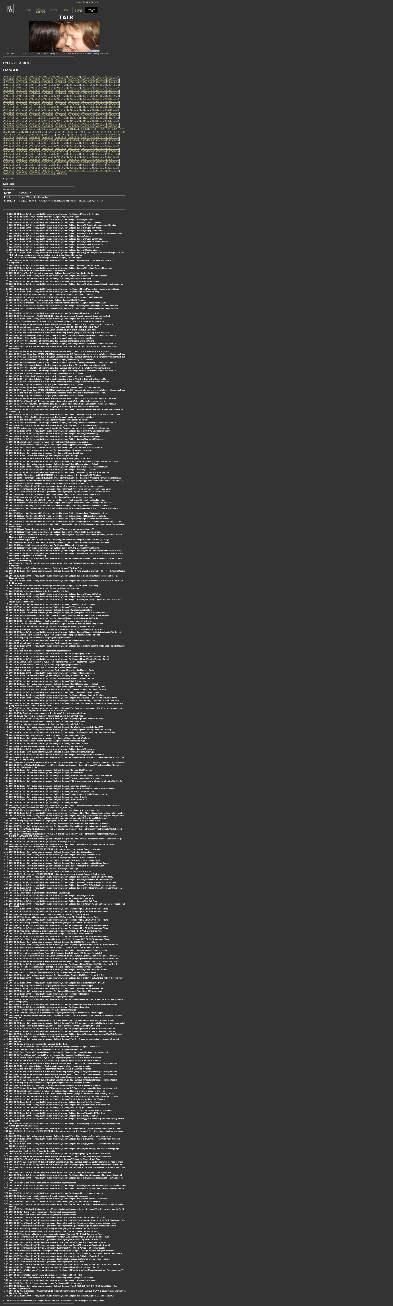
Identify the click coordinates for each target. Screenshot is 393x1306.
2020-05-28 (48, 98)
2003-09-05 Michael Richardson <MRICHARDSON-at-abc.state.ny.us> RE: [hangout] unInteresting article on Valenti (59, 333)
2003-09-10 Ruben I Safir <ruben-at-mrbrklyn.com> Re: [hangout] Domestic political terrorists (50, 450)
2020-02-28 (87, 98)
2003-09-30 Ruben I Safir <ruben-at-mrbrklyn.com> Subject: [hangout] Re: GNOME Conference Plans (53, 942)
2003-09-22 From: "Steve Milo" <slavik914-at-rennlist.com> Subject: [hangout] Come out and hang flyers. (55, 1201)
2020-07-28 (21, 98)
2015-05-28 (8, 118)
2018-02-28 (48, 107)
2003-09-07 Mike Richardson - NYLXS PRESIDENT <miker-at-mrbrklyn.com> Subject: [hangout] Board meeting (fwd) (59, 316)
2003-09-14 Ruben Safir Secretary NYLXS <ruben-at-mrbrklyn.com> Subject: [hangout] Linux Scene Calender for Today (61, 877)
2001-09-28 (21, 167)
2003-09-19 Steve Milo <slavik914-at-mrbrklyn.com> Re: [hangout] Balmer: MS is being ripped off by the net (56, 624)
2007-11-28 (113, 143)
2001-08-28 (35, 167)
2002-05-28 (35, 165)
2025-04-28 (100, 79)
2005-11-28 (74, 151)
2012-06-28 (113, 126)
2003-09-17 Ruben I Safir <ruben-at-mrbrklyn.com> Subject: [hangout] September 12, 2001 (48, 744)
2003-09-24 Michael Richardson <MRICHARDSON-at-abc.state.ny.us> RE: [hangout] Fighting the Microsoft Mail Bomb (60, 1156)
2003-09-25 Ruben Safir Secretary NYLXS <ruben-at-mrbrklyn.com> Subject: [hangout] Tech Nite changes (55, 1102)
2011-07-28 (16, 132)
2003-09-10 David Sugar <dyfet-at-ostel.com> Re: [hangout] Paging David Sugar (44, 217)
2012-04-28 (21, 129)
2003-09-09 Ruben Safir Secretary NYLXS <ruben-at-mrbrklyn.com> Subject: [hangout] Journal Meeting (54, 247)
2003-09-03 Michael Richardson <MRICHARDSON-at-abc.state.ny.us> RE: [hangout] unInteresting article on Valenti (59, 382)
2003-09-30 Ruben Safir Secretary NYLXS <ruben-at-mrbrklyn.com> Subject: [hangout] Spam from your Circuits (58, 970)
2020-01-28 (100, 98)
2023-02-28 (87, 87)
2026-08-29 (8, 76)
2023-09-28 (113, 85)
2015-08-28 (87, 115)
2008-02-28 (74, 143)
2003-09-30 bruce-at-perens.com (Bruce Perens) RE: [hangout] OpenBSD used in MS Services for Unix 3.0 (55, 947)
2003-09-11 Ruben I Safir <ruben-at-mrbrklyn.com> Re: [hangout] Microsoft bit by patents (48, 545)
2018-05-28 (8, 107)
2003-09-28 (60, 159)
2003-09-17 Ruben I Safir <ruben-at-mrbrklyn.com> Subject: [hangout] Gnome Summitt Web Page (51, 752)
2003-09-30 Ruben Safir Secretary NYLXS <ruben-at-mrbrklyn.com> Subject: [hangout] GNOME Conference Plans (58, 950)
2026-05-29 (48, 76)
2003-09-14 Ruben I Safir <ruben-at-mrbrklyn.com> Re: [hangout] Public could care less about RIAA (52, 857)
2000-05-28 (113, 170)
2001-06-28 (61, 167)
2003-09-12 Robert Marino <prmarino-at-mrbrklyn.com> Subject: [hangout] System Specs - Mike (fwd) (53, 586)
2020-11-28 (87, 96)
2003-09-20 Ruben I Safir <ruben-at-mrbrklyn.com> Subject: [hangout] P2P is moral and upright (50, 607)
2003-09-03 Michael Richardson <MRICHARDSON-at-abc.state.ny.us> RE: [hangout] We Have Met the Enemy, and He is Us (62, 398)
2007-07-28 (48, 145)
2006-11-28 (34, 148)
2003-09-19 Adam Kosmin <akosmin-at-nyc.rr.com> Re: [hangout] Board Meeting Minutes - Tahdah (52, 662)
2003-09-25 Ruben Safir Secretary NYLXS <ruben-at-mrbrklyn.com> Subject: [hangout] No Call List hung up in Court (59, 1105)
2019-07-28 (60, 101)
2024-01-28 (61, 85)
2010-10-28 (10, 134)
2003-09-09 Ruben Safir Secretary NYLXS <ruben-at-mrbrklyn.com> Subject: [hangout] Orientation (52, 220)
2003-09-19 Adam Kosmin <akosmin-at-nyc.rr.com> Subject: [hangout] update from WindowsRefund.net (54, 635)
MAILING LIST (91, 10)
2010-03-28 (101, 134)
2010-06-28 (62, 134)
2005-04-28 (48, 154)
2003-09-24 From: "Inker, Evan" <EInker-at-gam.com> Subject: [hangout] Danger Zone (46, 1262)
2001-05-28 (74, 167)
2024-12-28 (35, 82)
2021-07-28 (100, 93)
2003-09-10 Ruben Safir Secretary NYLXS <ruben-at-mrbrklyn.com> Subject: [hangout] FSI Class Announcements (59, 467)
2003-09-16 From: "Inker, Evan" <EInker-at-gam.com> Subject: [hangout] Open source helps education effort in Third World (62, 1226)
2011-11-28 (86, 129)
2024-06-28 (113, 82)
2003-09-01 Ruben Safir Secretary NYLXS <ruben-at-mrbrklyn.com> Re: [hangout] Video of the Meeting (54, 214)
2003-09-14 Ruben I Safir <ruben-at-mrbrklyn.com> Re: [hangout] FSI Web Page (43, 869)
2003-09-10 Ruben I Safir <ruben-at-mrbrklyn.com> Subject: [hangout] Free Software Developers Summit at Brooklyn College (63, 461)
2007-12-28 (100, 143)
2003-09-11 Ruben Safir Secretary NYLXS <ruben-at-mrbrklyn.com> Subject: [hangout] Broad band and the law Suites (60, 519)
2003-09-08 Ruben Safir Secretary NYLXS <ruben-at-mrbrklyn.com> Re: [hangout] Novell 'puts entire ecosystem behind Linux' (64, 289)
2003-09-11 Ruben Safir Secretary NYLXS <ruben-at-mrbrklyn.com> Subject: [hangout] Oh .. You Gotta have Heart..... (59, 513)
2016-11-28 (8, 112)
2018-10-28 (60, 104)
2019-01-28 (21, 104)
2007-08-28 (35, 145)
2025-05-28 (87, 79)
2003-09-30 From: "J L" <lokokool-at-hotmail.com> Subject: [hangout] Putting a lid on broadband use (52, 972)
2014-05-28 (48, 120)
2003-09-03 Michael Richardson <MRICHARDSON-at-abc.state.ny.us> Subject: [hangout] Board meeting (54, 387)
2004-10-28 (8, 156)
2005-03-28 (61, 154)
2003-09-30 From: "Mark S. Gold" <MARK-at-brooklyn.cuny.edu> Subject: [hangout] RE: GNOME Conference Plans (59, 939)
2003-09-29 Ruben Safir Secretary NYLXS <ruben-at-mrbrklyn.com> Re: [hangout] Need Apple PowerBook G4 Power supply (63, 1004)
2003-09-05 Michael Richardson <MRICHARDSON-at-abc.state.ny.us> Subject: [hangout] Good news (52, 330)
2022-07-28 (60, 90)
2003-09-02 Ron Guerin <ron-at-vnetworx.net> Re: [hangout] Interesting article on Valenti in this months (54, 407)
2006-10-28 (47, 148)
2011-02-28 (80, 132)
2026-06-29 (35, 76)
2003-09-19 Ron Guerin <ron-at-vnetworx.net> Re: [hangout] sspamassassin (42, 1212)
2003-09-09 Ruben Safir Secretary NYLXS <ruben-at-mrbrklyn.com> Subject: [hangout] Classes (51, 236)
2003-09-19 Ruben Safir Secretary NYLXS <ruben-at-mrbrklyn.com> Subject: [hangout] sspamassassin (54, 692)
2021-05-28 (8, 96)
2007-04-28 (87, 145)
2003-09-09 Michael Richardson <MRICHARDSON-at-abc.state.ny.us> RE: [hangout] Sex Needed (51, 1278)
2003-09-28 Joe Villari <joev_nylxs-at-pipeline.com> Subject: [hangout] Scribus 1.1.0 (45, 1049)
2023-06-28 (35, 87)
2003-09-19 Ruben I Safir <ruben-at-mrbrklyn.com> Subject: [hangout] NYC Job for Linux (47, 681)
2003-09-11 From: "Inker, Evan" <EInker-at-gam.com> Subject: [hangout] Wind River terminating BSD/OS (54, 494)
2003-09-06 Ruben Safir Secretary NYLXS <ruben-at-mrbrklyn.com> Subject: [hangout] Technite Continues (55, 319)
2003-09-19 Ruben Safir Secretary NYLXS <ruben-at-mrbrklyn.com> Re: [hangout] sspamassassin (52, 640)
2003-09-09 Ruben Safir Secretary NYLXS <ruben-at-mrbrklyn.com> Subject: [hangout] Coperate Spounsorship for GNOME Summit (66, 233)
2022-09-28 (34, 90)
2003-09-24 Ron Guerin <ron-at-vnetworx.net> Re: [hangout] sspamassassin (42, 1183)
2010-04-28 (88, 134)
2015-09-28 (74, 115)
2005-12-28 (61, 151)
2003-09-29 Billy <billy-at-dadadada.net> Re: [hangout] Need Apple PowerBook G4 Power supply (51, 986)
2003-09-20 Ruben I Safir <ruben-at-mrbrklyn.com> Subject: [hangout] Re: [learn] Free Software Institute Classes (58, 613)
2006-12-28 (21, 148)
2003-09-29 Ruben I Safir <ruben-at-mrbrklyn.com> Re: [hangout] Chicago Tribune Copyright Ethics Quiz (54, 1026)
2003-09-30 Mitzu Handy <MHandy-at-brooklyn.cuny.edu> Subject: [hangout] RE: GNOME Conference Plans (56, 931)
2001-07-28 (48, 167)
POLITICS (53, 10)
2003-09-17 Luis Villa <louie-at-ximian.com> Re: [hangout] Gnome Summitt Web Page (46, 746)
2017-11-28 (87, 107)
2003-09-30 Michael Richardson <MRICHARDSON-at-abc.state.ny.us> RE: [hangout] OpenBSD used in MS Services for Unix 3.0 (64, 956)
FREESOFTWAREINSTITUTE (40, 10)
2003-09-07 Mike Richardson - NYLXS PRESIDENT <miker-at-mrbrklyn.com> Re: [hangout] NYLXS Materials (56, 297)
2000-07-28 (87, 170)
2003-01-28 (48, 162)
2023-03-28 (74, 87)
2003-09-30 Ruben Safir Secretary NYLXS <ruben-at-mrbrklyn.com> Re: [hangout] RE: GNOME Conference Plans (58, 909)
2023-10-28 (100, 85)
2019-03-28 (113, 101)
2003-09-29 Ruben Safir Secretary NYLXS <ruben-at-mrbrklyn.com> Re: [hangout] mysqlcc (49, 994)
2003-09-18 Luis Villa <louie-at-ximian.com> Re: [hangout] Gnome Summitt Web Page (46, 716)
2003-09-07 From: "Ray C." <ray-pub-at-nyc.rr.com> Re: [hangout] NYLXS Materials (45, 1283)
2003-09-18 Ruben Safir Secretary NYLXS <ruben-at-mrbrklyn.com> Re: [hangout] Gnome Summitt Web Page (57, 695)
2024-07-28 (100, 82)
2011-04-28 (54, 132)
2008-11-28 (74, 140)
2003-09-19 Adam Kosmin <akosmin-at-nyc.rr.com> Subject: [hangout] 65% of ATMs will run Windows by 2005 (57, 687)
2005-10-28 (87, 151)
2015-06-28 (113, 115)
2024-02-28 (48, 85)
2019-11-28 (8, 101)
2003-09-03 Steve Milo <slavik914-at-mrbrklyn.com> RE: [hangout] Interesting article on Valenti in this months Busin (59, 368)
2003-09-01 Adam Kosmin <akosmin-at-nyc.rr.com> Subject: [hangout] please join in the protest (51, 445)
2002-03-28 (61, 165)
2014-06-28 (35, 120)
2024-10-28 (60, 82)
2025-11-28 (8, 79)
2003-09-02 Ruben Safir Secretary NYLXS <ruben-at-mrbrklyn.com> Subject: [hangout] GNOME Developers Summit (59, 431)
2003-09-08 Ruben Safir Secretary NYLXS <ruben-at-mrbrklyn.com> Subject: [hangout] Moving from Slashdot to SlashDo (61, 1296)
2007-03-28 (100, 145)
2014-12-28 (74, 118)
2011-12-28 (74, 129)
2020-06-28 (35, 98)
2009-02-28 (35, 140)
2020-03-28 (74, 98)
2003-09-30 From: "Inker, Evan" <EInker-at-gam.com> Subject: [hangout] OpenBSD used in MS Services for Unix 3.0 (59, 1245)
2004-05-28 (74, 156)
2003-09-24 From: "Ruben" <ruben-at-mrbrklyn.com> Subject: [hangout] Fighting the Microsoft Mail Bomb (55, 1159)
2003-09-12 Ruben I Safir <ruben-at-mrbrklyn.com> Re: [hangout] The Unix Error (44, 588)
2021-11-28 (47, 93)
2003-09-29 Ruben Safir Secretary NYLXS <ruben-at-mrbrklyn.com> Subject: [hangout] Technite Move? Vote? (56, 988)
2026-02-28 (87, 76)
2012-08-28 (87, 126)
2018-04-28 (21, 107)
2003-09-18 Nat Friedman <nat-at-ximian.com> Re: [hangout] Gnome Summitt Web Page (47, 713)
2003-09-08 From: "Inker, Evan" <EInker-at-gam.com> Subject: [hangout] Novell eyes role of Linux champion (56, 486)
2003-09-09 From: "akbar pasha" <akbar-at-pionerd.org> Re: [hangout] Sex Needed (45, 1275)
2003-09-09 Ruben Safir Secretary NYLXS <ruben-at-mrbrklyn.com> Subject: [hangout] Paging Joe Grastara (56, 244)
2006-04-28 (8, 151)
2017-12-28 (74, 107)
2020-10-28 (100, 96)
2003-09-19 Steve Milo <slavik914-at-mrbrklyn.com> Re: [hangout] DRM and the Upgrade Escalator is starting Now (59, 615)
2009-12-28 (21, 137)
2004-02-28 (113, 156)
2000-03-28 (21, 173)
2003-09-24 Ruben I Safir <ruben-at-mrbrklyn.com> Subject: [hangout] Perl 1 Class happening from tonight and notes (60, 1136)
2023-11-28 (87, 85)
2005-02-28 (74, 154)
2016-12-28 (113, 109)
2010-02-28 (114, 134)
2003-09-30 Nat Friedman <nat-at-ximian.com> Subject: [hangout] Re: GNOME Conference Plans (51, 934)
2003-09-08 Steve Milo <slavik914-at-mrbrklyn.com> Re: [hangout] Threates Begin (45, 258)
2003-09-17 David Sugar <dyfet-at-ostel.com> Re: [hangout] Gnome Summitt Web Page (47, 735)
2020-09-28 (113, 96)
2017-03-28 (74, 109)
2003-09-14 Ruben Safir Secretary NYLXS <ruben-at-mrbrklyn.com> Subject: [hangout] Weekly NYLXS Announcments (60, 880)
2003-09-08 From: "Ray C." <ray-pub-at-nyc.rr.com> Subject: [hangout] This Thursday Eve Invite (51, 273)
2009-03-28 (21, 140)
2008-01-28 (87, 143)
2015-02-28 (48, 118)
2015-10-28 (60, 115)
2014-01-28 (100, 120)
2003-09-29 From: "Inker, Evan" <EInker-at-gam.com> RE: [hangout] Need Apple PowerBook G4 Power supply (57, 1248)
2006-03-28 (21, 151)
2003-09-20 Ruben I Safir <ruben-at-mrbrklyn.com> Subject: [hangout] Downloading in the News (50, 610)
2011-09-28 (112, 129)
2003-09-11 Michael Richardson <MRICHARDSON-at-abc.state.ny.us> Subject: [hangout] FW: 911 (51, 483)
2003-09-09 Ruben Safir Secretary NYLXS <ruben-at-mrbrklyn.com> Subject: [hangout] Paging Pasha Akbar (56, 231)
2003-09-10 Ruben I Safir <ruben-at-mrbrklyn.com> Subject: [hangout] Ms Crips (43, 456)
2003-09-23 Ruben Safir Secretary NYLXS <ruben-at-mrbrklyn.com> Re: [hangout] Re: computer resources (56, 1193)
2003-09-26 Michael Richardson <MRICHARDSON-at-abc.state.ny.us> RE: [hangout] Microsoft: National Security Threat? (61, 1094)
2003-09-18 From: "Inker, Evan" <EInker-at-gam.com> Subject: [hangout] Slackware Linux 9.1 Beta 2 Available (57, 1217)
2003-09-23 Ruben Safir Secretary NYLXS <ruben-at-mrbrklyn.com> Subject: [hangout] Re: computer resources (58, 1199)
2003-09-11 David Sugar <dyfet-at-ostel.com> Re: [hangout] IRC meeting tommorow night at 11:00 (51, 529)
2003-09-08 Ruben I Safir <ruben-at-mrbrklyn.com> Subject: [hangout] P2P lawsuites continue (50, 279)
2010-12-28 (106, 132)
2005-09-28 (100, 151)
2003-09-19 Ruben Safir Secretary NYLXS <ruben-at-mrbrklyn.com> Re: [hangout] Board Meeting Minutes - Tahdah (59, 656)
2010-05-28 (75, 134)
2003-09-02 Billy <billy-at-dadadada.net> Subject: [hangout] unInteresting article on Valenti (48, 420)
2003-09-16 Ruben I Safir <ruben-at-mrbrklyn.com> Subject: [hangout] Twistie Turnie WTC (48, 800)
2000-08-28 (74, 170)
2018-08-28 (87, 104)
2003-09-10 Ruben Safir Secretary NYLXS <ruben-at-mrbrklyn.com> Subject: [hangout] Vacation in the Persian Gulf (59, 472)
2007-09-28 (21, 145)
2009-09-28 (60, 137)
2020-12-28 (74, 96)
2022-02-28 (8, 93)
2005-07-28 (8, 154)
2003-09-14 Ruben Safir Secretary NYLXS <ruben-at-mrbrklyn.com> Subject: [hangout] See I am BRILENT (55, 855)
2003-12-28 (21, 159)
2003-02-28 (35, 162)
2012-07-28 (100, 126)
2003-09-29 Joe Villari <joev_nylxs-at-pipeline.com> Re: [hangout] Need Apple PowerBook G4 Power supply (56, 1013)
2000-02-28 (35, 173)
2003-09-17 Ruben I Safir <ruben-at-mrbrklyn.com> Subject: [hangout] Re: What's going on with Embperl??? (56, 727)
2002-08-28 (113, 162)
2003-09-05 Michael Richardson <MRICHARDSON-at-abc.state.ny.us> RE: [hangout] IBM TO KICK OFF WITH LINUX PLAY (61, 324)
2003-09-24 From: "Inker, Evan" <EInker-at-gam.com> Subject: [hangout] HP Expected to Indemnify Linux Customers (60, 1172)
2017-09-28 (113, 107)
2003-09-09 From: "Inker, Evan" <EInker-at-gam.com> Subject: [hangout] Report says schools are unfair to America (59, 492)
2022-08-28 (47, 90)
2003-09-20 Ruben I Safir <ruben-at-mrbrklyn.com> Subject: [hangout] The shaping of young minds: (52, 604)
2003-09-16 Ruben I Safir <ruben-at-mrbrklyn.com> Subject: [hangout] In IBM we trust (46, 773)
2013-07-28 (60, 123)
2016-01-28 (21, 115)
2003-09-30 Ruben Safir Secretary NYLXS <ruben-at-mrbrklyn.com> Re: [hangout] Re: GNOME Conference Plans (58, 928)
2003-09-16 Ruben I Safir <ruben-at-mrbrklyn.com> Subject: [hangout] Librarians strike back (49, 786)
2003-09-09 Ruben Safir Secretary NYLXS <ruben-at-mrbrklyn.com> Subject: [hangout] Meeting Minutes (54, 250)
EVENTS (28, 10)
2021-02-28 (48, 96)
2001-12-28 (100, 165)
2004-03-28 (100, 156)
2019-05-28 (87, 101)
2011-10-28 (99, 129)
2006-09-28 (60, 148)
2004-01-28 (8, 159)
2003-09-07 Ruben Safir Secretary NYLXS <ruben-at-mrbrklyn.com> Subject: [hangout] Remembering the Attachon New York (63, 306)
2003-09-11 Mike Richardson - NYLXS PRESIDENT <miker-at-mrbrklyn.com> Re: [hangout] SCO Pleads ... (55, 475)
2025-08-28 (47, 79)
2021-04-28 (21, 96)
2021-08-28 (87, 93)
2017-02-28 (87, 109)
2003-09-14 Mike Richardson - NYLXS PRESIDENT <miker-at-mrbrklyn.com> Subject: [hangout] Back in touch (57, 874)
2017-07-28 (21, 109)
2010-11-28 (119, 132)
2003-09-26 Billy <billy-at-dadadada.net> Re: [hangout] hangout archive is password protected (50, 1066)
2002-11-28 (74, 162)
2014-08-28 (8, 120)
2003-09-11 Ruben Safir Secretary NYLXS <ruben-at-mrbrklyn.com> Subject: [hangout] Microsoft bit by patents (57, 516)
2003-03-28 (21, 162)
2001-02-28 (113, 167)
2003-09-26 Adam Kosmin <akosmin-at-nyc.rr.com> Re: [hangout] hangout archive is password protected (55, 1058)
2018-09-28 (74, 104)
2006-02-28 (35, 151)
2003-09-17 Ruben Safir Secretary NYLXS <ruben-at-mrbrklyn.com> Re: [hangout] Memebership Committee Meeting (60, 730)
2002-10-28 (87, 162)
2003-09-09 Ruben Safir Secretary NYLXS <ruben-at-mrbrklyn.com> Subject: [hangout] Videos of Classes (55, 222)
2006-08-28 (74, 148)
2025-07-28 (60, 79)
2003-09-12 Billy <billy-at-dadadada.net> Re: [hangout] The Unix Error (39, 591)
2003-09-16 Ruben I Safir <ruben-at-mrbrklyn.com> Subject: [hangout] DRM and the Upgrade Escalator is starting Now (60, 775)
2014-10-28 (100, 118)
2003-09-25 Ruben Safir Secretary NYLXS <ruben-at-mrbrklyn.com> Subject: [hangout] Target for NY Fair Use (57, 1113)
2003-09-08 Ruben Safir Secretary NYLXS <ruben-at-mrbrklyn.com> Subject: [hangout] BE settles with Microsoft (58, 276)
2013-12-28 (113, 120)
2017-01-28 (100, 109)
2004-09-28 (21, 156)
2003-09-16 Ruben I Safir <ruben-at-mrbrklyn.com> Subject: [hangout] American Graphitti (48, 797)
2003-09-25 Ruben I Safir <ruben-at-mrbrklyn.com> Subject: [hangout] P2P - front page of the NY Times (54, 1108)
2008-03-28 (61, 143)
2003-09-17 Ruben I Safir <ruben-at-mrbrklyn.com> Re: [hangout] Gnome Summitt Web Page (49, 738)
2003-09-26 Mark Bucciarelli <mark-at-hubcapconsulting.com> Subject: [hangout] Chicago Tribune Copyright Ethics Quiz (61, 1251)
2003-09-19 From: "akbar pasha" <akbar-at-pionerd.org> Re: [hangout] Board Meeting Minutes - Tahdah (54, 1267)
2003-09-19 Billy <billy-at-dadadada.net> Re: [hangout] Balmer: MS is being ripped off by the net (50, 621)
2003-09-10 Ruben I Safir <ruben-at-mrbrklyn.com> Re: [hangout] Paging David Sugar (46, 453)
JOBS (66, 10)
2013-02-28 (8, 126)
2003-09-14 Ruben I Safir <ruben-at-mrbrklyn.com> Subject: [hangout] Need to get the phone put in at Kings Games (59, 863)
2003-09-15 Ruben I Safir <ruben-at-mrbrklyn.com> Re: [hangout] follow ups (42, 842)
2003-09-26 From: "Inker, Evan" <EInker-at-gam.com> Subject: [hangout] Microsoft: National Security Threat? (57, 1256)
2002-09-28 (100, 162)
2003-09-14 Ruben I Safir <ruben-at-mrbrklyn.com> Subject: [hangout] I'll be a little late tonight (50, 871)
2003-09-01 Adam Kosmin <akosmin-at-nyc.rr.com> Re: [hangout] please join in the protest (48, 442)
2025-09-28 (34, 79)
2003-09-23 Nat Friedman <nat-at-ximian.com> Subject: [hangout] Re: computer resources (48, 1196)
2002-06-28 (21, 165)
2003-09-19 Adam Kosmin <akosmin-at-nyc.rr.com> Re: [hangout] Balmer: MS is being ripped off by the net (55, 629)
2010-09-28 (23, 134)
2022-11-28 (8, 90)
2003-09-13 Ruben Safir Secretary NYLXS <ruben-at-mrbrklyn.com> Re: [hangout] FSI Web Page (51, 898)
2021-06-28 (113, 93)
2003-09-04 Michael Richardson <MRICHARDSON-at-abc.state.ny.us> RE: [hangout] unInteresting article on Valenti (59, 351)
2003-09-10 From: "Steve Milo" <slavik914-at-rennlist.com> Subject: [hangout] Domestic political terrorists (55, 447)
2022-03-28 (113, 90)
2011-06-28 (29, 132)
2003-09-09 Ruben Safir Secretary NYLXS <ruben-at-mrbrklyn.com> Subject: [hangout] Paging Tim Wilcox (55, 228)
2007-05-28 (74, 145)
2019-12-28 (113, 98)
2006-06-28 (100, 148)
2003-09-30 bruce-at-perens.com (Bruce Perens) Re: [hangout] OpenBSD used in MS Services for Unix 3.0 (55, 967)
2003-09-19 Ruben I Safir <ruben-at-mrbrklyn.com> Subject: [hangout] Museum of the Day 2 (49, 676)
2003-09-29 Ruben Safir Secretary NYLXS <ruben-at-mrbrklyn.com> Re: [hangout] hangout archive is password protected (62, 1029)
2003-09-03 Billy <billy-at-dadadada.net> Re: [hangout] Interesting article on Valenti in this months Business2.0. (57, 365)
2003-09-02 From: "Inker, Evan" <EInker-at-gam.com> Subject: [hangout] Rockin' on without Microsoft (53, 425)
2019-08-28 (47, 101)
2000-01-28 (48, 173)
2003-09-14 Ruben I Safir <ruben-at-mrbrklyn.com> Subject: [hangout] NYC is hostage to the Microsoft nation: (57, 866)
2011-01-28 (93, 132)
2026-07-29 (21, 76)
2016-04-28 (100, 112)
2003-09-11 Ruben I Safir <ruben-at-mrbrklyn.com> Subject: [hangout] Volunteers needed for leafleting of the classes (60, 503)
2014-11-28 (87, 118)
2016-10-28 (21, 112)
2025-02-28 (8, 82)
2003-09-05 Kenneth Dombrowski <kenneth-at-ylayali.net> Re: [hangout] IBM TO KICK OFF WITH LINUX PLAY (56, 322)
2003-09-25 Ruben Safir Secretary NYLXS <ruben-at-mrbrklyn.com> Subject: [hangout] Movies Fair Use (54, 1116)
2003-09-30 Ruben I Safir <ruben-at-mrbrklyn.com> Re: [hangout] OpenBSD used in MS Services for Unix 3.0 (56, 975)
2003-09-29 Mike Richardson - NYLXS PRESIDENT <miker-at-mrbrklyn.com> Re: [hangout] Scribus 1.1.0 (54, 1047)
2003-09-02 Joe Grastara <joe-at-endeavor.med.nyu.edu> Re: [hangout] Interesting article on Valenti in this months (59, 428)
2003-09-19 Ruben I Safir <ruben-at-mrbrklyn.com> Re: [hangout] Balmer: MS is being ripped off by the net (55, 618)
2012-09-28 (74, 126)
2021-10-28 (60, 93)
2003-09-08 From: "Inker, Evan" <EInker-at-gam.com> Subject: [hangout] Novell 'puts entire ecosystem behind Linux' (60, 489)
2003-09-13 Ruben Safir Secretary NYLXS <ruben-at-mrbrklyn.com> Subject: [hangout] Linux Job (51, 896)
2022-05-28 (87, 90)
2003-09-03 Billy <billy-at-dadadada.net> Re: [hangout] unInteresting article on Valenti (46, 373)
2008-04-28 (48, 143)
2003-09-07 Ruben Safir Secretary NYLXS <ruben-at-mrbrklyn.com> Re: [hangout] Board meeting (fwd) (54, 313)
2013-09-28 (34, 123)
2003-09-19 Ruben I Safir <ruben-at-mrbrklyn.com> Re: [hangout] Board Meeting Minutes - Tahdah (51, 627)
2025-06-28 (74, 79)
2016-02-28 (8, 115)
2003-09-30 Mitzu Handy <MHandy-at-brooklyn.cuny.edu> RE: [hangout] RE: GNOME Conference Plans (54, 917)
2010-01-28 (8, 137)
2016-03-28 (113, 112)
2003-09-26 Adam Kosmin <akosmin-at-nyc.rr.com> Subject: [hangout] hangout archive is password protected (57, 1091)
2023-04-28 (61, 87)
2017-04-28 (61, 109)
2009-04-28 (8, 140)
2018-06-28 (113, 104)
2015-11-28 (47, 115)
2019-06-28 (74, 101)
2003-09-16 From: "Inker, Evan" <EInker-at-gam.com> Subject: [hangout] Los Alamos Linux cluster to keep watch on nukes (62, 1223)
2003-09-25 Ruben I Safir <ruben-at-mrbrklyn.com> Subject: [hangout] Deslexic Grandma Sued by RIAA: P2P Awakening (61, 1110)
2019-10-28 (21, 101)
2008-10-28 (87, 140)
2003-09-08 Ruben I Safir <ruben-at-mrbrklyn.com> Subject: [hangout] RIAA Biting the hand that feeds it (54, 281)
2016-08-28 (47, 112)
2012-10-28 (60, 126)
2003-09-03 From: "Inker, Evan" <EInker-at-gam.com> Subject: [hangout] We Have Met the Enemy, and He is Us (57, 401)
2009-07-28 (87, 137)
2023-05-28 (48, 87)
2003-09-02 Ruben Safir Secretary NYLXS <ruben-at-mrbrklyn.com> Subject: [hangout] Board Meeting (53, 434)
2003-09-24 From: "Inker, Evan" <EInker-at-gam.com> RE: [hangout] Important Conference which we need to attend (59, 1259)
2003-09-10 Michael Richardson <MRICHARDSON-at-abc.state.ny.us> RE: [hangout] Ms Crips (50, 458)
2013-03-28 (113, 123)
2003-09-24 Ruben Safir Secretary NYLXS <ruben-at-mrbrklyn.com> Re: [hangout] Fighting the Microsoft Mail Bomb (59, 1154)
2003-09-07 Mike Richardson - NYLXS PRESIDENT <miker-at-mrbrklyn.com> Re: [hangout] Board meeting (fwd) (57, 303)
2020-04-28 (61, 98)
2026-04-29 (61, 76)
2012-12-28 (35, 126)
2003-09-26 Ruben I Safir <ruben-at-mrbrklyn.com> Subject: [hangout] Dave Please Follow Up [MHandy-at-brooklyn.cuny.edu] (63, 1096)
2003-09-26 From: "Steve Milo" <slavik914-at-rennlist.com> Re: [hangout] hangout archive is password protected (58, 1052)
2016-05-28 (87, 112)
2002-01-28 (87, 165)
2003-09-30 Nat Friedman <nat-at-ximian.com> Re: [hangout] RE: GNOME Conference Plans (49, 914)
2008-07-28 (8, 143)
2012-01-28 (61, 129)
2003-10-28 (47, 159)
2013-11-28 (8, 123)
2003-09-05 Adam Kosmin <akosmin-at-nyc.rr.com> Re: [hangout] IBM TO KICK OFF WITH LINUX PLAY (54, 327)
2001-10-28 (8, 167)
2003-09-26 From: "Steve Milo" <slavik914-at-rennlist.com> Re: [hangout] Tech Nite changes (49, 1055)
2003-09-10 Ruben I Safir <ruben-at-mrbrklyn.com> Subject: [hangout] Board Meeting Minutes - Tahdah (53, 464)
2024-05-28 (8, 85)
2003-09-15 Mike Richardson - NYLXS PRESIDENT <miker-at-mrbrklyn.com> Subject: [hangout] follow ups (55, 849)
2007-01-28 (8, 148)
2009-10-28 (47, 137)
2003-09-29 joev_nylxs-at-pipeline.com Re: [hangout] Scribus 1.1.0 (38, 1044)
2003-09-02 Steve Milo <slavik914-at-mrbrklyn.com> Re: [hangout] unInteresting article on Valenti (51, 417)
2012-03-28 (35, 129)
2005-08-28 (113, 151)
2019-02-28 (8, 104)
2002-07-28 (8, 165)
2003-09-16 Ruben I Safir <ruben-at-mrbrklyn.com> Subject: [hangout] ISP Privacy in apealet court (52, 791)
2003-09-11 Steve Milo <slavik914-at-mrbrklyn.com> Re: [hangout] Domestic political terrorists (50, 497)
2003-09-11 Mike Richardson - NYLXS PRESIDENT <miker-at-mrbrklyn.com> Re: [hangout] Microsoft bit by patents (59, 542)
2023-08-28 (8, 87)
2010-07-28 (49, 134)
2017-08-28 (8, 109)
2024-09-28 (74, 82)
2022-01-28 (21, 93)
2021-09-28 (74, 93)
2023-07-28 (21, 87)
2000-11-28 (34, 170)
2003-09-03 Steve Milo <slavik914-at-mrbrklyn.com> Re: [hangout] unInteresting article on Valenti (51, 360)
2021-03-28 (35, 96)
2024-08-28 (87, 82)
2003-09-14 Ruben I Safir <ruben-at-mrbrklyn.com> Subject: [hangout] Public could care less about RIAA (54, 860)
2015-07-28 (100, 115)
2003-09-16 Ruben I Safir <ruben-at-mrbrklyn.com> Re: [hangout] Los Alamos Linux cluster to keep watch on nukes (59, 823)
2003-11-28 (34, 159)
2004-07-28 (48, 156)
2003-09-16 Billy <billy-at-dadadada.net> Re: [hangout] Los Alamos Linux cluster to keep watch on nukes (54, 810)
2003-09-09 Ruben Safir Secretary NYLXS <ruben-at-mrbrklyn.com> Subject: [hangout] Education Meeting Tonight (58, 242)
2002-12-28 (61, 162)
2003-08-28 (74, 159)
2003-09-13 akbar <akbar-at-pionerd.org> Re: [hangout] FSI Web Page (39, 893)
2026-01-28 (100, 76)
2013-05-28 (87, 123)
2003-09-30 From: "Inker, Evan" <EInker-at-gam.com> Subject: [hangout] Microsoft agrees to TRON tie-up (55, 1240)
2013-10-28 (21, 123)
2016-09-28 (34, 112)
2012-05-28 (8, 129)
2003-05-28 (113, 159)
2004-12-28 (100, 154)
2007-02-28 (113, 145)
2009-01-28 (48, 140)
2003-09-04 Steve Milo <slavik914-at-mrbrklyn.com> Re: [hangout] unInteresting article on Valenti (51, 338)
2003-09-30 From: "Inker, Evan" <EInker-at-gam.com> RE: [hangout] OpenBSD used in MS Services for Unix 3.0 (57, 1242)
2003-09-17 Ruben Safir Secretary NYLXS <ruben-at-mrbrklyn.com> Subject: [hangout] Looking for (52, 749)
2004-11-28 (113, 154)
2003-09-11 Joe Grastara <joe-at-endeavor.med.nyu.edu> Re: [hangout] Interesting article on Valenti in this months (59, 505)
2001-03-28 (100, 167)
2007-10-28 (8, 145)
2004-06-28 (61, 156)
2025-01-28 (21, 82)
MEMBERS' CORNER (79, 10)
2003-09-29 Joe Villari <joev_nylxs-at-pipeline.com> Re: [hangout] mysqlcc (41, 997)
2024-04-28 (21, 85)
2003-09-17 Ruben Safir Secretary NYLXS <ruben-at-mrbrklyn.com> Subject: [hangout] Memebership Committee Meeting (62, 732)
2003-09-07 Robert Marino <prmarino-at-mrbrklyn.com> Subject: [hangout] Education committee (51, 294)
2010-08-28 (36, 134)
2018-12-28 (35, 104)
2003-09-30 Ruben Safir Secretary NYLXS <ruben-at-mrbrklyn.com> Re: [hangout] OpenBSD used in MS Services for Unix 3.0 (64, 945)
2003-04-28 (8, 162)
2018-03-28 (35, 107)
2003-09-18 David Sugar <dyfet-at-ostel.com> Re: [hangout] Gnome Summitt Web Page (47, 721)
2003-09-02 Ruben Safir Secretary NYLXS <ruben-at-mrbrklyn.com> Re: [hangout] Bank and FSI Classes (54, 436)
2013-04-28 (100, 123)
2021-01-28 (61, 96)
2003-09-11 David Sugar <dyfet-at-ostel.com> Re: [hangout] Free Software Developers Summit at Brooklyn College (59, 540)
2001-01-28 (8, 170)
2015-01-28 (61, 118)
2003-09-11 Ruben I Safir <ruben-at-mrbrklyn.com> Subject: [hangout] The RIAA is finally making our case (55, 532)
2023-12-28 (74, 85)
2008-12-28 (61, 140)
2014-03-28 (74, 120)
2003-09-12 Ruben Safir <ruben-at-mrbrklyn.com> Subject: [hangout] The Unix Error (45, 568)
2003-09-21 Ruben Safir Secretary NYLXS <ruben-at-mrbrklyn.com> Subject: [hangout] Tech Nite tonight (54, 597)
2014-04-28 (61, 120)
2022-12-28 (113, 87)
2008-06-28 (21, 143)
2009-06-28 (100, 137)
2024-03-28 (35, 85)
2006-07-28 (87, 148)
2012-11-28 (47, 126)
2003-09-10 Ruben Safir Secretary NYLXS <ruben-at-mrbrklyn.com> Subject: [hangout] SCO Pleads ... (53, 470)
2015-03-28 (35, 118)
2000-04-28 (8, 173)
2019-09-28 (34, 101)
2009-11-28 (34, 137)
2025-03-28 (113, 79)
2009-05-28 (113, 137)
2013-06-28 (74, 123)
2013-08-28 (47, 123)
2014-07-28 (21, 120)
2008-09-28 (100, 140)
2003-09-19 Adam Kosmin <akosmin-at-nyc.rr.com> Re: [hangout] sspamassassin (45, 643)
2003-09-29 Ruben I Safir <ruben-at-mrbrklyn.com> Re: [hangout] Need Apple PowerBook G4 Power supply (55, 991)
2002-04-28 (48, 165)
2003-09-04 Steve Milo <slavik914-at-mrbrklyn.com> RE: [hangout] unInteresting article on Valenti (51, 341)
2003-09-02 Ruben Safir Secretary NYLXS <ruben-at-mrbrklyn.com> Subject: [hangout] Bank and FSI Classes (57, 439)
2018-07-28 (100, 104)
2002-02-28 (74, 165)
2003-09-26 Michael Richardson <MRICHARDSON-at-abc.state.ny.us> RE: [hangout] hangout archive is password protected (63, 1063)
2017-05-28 (48, 109)
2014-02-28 (87, 120)
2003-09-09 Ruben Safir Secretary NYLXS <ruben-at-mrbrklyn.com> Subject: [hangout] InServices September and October (62, 225)
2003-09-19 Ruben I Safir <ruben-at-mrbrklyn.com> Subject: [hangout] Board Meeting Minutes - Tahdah (53, 684)
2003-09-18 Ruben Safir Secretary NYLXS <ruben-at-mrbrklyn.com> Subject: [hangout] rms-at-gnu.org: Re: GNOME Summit (63, 698)
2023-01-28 (100, 87)
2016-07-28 (60, 112)
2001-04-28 (87, 167)
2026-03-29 (74, 76)
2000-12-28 (21, 170)
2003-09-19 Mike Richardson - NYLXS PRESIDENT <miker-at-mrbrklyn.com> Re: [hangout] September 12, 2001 (57, 689)
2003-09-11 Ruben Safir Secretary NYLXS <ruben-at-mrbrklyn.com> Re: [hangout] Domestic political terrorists (57, 500)
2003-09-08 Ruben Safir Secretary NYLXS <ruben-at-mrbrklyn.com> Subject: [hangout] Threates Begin (54, 265)
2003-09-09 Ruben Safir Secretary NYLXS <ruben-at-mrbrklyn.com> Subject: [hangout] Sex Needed (52, 1280)
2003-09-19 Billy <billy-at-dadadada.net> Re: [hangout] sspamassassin (40, 638)
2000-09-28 (60, 170)
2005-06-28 (21, 154)
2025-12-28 (113, 76)
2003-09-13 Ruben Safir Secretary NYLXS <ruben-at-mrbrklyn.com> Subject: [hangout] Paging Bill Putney (55, 594)
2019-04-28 (100, 101)
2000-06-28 (100, 170)
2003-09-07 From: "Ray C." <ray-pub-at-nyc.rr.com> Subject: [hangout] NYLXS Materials (47, 300)
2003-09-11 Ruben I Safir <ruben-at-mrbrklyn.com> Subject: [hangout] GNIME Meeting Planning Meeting (54, 548)
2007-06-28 (61, 145)
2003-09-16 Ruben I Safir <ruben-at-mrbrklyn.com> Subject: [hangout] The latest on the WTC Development (55, 778)
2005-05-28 (35, 154)
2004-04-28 (87, 156)
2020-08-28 (8, 98)
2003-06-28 (100, 159)
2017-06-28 (35, 109)
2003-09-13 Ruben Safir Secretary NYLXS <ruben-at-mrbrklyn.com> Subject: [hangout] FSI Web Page (53, 901)
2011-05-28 (41, 132)
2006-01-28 (48, 151)
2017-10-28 (100, 107)
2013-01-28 (21, 126)
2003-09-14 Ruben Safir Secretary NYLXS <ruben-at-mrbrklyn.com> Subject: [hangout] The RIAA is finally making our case (62, 882)
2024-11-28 (47, 82)
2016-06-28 (74, 112)
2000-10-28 (47, 170)
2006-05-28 (113, 148)
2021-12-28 (35, 93)
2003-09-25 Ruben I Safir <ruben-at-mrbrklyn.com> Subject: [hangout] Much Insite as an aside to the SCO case (57, 1099)
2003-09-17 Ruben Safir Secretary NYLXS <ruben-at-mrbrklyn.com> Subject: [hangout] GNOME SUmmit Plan (56, 755)
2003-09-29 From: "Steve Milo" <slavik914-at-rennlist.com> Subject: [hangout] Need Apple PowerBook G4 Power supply (61, 1020)
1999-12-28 (61, 173)
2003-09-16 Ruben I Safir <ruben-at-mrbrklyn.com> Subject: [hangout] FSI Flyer (43, 803)
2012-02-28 (48, 129)
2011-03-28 (67, 132)
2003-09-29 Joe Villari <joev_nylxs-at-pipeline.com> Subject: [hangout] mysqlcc (44, 1010)
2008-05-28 (35, 143)
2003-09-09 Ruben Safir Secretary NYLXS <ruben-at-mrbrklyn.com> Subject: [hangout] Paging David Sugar (56, 239)
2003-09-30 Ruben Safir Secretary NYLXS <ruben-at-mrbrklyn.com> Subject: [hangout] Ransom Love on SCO (57, 983)
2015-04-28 (21, 118)
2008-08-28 (113, 140)
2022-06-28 (74, 90)
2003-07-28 (87, 159)
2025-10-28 (21, 79)
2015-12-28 (35, 115)
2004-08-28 (35, 156)
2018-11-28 (47, 104)
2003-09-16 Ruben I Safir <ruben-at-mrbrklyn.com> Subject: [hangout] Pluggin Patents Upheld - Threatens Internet (58, 794)
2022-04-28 (100, 90)
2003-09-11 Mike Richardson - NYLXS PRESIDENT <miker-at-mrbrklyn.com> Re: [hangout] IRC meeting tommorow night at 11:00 (65, 478)
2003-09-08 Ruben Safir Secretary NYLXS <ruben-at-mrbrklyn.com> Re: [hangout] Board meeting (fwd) (54, 292)
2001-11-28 (113, 165)
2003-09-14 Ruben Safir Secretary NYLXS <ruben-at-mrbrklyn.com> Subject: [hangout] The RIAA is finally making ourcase (62, 885)
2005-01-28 (87, 154)
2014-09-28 (113, 118)
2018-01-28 (61, 107)
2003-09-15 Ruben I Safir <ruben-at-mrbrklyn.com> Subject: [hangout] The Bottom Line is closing (51, 852)
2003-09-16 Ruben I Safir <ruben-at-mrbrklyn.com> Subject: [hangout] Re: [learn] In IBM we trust (51, 770)
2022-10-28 (21, 90)
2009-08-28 (74, 137)
